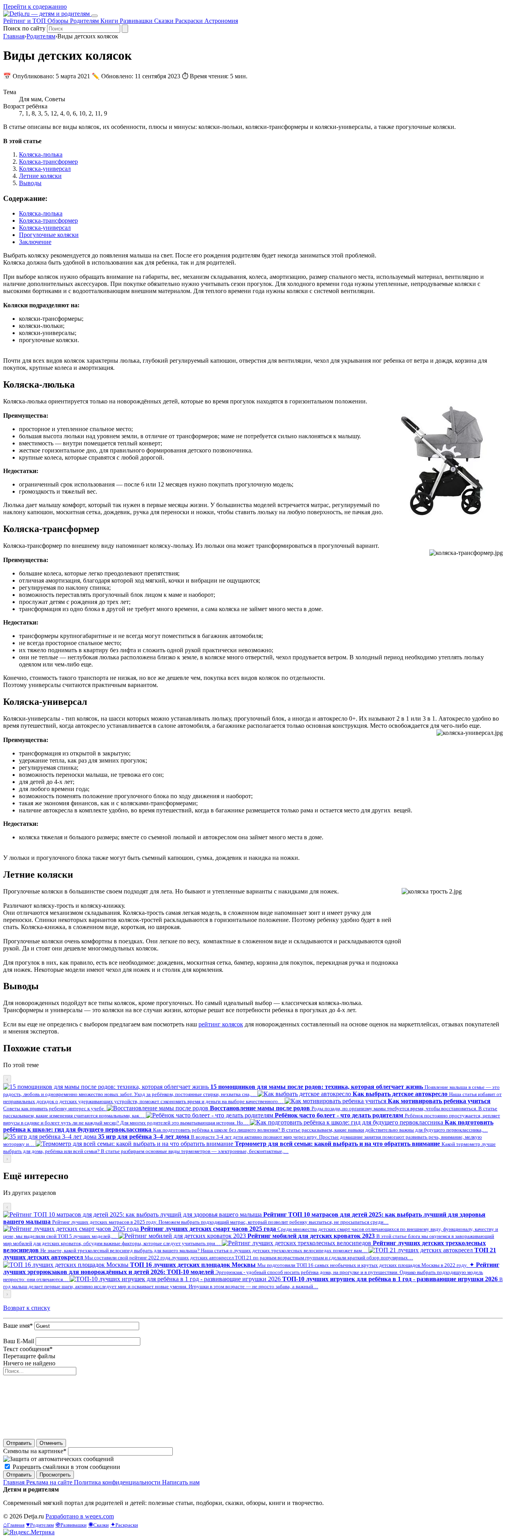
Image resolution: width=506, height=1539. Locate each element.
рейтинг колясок (220, 1024)
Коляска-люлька (40, 154)
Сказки (164, 20)
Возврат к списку (26, 1307)
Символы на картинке (34, 1451)
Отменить (51, 1443)
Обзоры (58, 20)
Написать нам (181, 1482)
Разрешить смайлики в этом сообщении (66, 1466)
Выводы (30, 183)
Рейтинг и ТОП (25, 20)
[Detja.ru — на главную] (47, 13)
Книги (110, 20)
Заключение (35, 242)
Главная (14, 36)
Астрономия (221, 20)
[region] (253, 1119)
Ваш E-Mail (18, 1341)
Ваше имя (18, 1325)
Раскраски (189, 20)
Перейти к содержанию (35, 6)
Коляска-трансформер (48, 161)
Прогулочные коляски (49, 234)
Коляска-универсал (45, 168)
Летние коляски (40, 175)
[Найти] (125, 29)
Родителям (85, 20)
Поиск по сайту (24, 28)
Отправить (19, 1443)
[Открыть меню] (94, 16)
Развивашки (137, 20)
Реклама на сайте (50, 1482)
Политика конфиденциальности (118, 1482)
